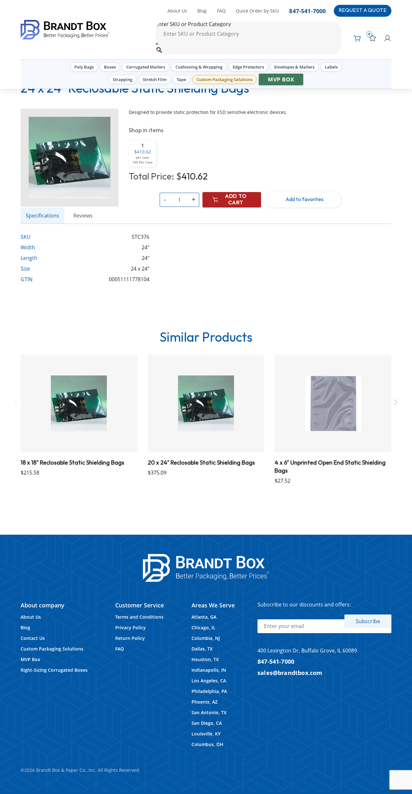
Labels (331, 67)
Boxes (110, 67)
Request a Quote (363, 10)
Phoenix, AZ (205, 702)
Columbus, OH (207, 744)
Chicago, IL (203, 627)
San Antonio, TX (209, 712)
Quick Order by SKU (257, 11)
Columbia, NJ (206, 638)
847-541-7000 (307, 11)
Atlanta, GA (204, 617)
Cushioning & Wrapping (198, 67)
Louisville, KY (206, 734)
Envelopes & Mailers (294, 67)
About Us (177, 11)
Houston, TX (205, 659)
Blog (202, 11)
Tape (181, 79)
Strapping (122, 79)
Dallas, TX (202, 649)
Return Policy (130, 638)
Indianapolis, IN (209, 670)
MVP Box (281, 79)
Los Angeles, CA (209, 681)
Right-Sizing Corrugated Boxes (54, 670)
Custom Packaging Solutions (224, 79)
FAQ (221, 11)
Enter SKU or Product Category (193, 24)
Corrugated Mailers (145, 67)
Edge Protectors (248, 67)
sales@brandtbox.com (290, 673)
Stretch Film (154, 79)
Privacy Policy (130, 627)
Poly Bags (84, 67)
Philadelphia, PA (209, 691)
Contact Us (33, 638)
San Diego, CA (207, 723)
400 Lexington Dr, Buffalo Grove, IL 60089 (307, 650)
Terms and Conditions (139, 617)
